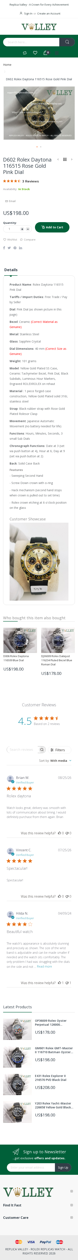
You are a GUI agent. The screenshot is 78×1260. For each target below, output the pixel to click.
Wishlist (12, 239)
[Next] (71, 160)
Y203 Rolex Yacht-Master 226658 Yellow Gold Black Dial (53, 1105)
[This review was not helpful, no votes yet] (67, 833)
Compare (30, 239)
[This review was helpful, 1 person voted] (59, 983)
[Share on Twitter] (9, 248)
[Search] (67, 42)
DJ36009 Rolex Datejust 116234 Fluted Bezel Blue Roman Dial (56, 660)
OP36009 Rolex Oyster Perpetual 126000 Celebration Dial (51, 1022)
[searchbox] (22, 749)
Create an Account (48, 13)
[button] (37, 147)
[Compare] (25, 53)
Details (10, 269)
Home (7, 65)
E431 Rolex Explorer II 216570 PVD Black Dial (50, 1078)
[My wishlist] (35, 53)
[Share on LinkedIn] (20, 248)
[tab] (11, 271)
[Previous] (58, 160)
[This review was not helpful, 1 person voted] (67, 983)
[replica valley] (39, 26)
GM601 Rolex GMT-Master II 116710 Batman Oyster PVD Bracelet (54, 1050)
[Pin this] (15, 248)
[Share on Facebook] (4, 248)
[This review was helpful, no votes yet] (59, 833)
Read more (44, 966)
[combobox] (23, 42)
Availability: (10, 189)
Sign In (28, 13)
